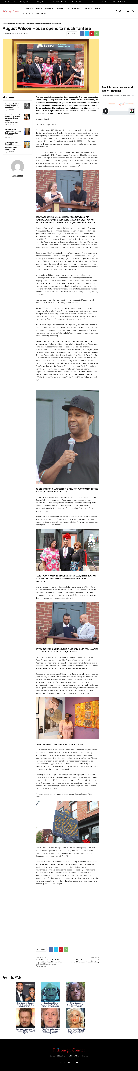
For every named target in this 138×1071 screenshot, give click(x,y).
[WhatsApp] (96, 33)
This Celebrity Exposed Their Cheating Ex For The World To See (25, 1005)
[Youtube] (128, 11)
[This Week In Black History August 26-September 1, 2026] (27, 106)
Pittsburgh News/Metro (53, 23)
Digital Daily (20, 23)
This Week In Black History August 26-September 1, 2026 (12, 105)
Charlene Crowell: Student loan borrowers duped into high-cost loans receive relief (13, 145)
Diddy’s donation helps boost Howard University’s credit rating (84, 961)
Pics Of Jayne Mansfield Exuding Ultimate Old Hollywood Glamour (76, 1031)
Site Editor (8, 33)
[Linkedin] (124, 11)
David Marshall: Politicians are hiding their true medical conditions (13, 132)
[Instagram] (120, 11)
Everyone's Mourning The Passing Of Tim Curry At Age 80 (25, 1031)
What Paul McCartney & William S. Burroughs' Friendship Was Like (51, 1031)
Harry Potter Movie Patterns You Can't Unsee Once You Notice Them (50, 1005)
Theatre (40, 23)
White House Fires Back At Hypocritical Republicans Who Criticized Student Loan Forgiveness (49, 963)
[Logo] (69, 1050)
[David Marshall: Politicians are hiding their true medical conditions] (27, 131)
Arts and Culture (9, 23)
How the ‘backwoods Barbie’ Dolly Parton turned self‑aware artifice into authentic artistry (12, 118)
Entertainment (31, 23)
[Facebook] (116, 11)
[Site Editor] (17, 166)
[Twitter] (87, 33)
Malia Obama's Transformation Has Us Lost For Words (75, 1005)
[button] (132, 11)
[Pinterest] (91, 33)
